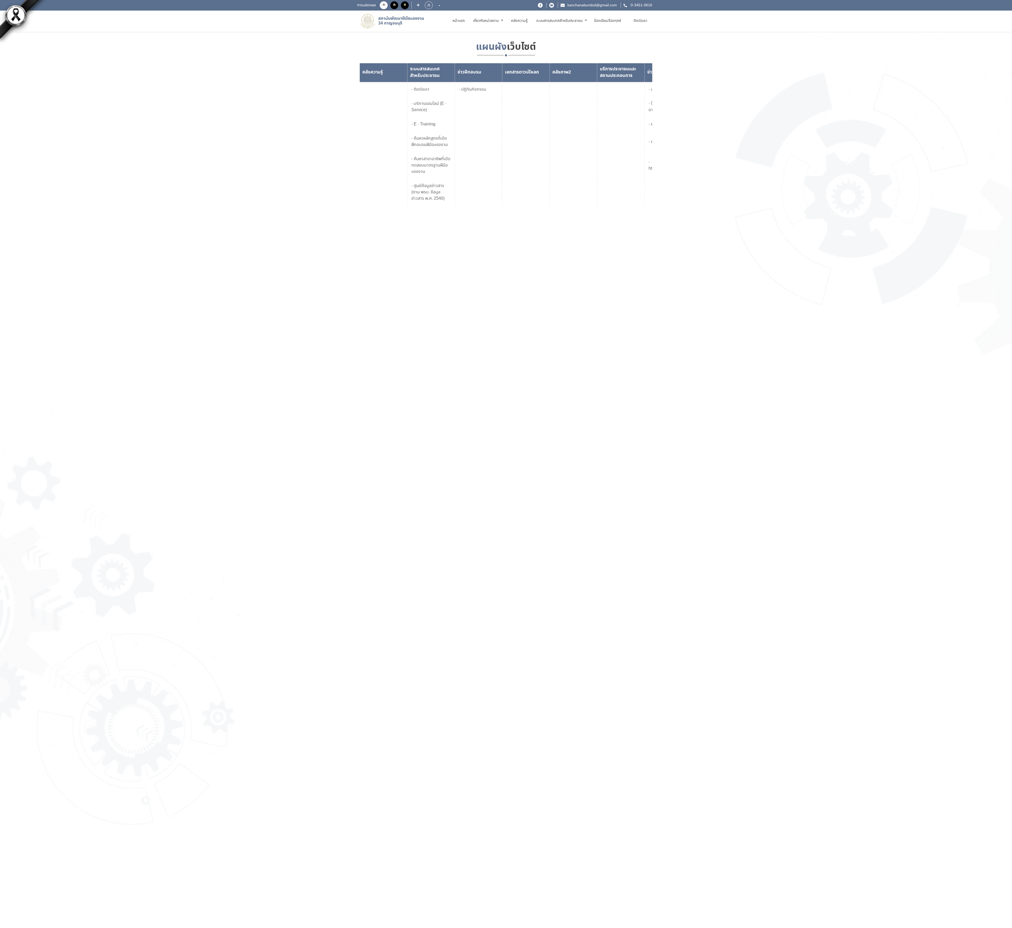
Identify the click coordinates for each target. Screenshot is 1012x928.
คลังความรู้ (519, 20)
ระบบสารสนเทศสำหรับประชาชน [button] (560, 20)
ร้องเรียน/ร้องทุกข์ (607, 20)
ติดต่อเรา (640, 20)
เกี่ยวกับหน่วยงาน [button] (486, 20)
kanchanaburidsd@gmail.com (592, 5)
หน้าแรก (459, 20)
